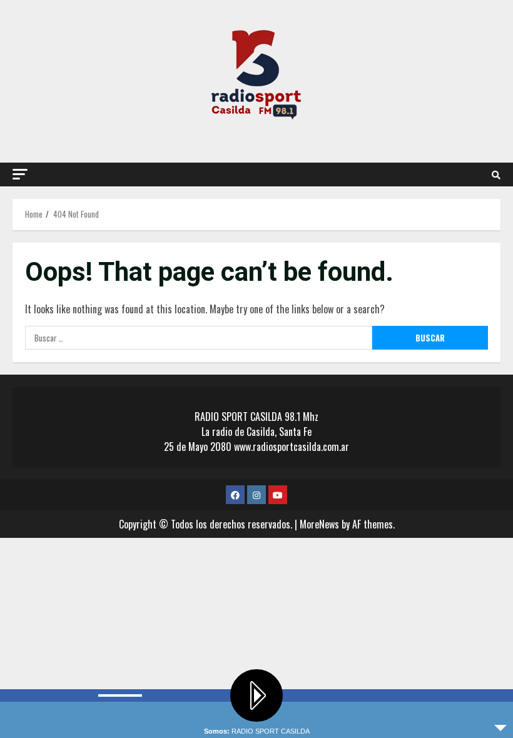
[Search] (496, 174)
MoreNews (319, 524)
